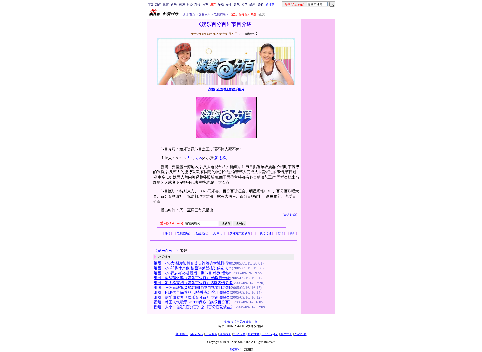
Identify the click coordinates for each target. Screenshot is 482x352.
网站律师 (254, 334)
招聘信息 (239, 334)
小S (199, 158)
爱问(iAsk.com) (171, 223)
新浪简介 (182, 334)
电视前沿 (219, 14)
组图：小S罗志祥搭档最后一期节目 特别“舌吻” (193, 273)
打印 (281, 233)
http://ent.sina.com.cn (203, 34)
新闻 (158, 4)
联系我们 (225, 334)
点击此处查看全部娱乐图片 (226, 89)
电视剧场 (183, 233)
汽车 (205, 4)
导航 (260, 4)
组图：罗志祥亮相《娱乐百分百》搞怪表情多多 (193, 283)
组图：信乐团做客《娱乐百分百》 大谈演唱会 (192, 297)
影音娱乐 (205, 14)
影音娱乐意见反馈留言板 (241, 322)
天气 (237, 4)
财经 (190, 4)
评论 (168, 233)
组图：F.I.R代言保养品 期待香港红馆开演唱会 (192, 292)
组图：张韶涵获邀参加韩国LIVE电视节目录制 (192, 288)
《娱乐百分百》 (167, 251)
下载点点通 (264, 233)
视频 (182, 4)
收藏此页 (201, 233)
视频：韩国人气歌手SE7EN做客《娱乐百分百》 (193, 302)
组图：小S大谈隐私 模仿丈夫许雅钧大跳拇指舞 (193, 263)
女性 (229, 4)
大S (189, 158)
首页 (150, 4)
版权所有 (235, 349)
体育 (166, 4)
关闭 (293, 233)
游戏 (221, 4)
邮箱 (252, 4)
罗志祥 (220, 158)
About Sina (196, 334)
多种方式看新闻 (240, 233)
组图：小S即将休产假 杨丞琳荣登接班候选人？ (193, 268)
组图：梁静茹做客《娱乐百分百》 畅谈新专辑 (192, 278)
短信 (245, 4)
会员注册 (286, 334)
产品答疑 (300, 334)
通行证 (269, 4)
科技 (197, 4)
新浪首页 (189, 14)
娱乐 (174, 4)
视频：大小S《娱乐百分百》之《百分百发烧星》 (194, 307)
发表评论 (290, 215)
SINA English (270, 334)
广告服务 (211, 334)
